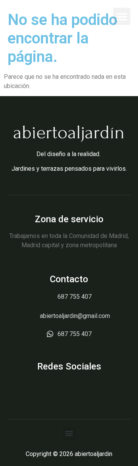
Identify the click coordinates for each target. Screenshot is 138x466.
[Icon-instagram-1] (69, 387)
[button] (121, 16)
